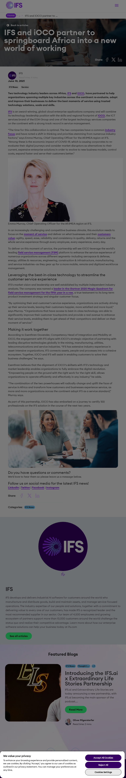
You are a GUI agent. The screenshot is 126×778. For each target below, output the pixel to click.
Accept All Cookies (103, 757)
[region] (62, 764)
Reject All (103, 765)
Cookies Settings (103, 772)
